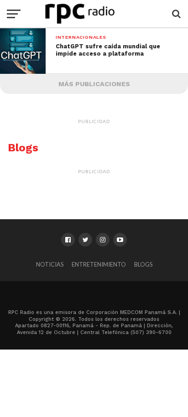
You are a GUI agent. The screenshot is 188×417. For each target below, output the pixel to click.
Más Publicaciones (94, 84)
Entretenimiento (99, 264)
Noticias (49, 264)
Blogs (143, 264)
